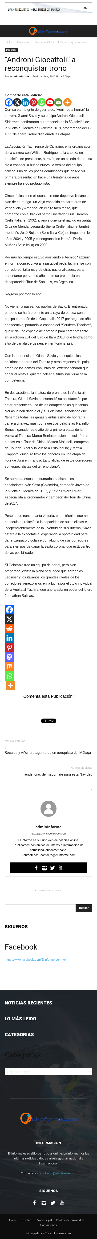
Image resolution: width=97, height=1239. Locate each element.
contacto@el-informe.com (58, 1173)
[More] (67, 102)
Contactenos (48, 1225)
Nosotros (26, 1220)
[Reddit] (9, 628)
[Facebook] (9, 102)
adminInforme (19, 76)
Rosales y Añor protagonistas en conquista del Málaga (48, 753)
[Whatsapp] (42, 102)
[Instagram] (45, 869)
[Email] (58, 102)
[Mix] (9, 666)
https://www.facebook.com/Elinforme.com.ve (35, 959)
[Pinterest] (33, 102)
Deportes (23, 42)
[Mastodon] (9, 657)
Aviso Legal (44, 1220)
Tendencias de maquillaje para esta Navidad (57, 774)
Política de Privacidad (70, 1220)
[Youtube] (50, 102)
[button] (90, 31)
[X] (17, 102)
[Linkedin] (25, 102)
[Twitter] (53, 869)
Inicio (8, 42)
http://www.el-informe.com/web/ (48, 833)
